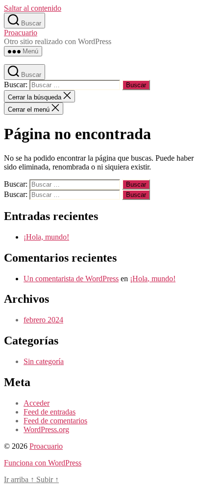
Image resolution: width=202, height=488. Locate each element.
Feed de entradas (50, 412)
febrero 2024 (43, 320)
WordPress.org (46, 429)
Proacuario (20, 32)
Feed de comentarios (55, 420)
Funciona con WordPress (42, 463)
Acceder (37, 403)
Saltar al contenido (32, 8)
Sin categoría (44, 361)
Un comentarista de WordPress (71, 278)
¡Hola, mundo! (46, 237)
